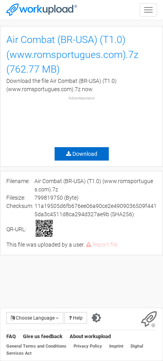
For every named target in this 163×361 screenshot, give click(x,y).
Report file (104, 244)
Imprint (116, 346)
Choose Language (35, 318)
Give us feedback (43, 336)
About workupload (90, 336)
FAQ (11, 336)
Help (77, 318)
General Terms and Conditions (36, 346)
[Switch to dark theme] (96, 318)
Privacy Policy (88, 346)
